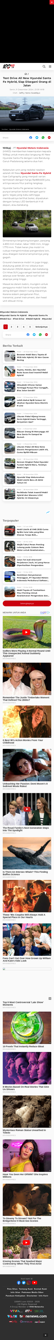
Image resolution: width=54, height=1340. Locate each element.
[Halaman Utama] (8, 66)
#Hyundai (47, 319)
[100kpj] (28, 1311)
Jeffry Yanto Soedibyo (29, 93)
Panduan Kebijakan (15, 1296)
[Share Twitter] (37, 137)
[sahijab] (39, 1311)
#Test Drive (18, 319)
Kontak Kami (40, 1289)
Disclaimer (32, 1296)
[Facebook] (19, 1282)
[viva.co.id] (16, 1311)
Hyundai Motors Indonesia (19, 129)
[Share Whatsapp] (43, 137)
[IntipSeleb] (26, 1321)
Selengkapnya (27, 603)
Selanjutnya (42, 327)
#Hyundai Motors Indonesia (14, 312)
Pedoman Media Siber (33, 1292)
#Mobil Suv (5, 319)
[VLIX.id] (12, 1316)
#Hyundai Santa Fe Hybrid (13, 315)
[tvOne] (33, 1316)
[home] (27, 74)
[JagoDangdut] (40, 1321)
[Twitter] (24, 1282)
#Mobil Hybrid (33, 319)
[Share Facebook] (31, 137)
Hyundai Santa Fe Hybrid (36, 173)
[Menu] (50, 66)
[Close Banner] (45, 1335)
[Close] (52, 2)
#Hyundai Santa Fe (38, 315)
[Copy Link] (50, 137)
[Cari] (44, 66)
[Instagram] (29, 1282)
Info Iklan (15, 1292)
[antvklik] (13, 1321)
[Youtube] (34, 1282)
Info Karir (43, 1296)
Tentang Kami (26, 1289)
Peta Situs (12, 1289)
